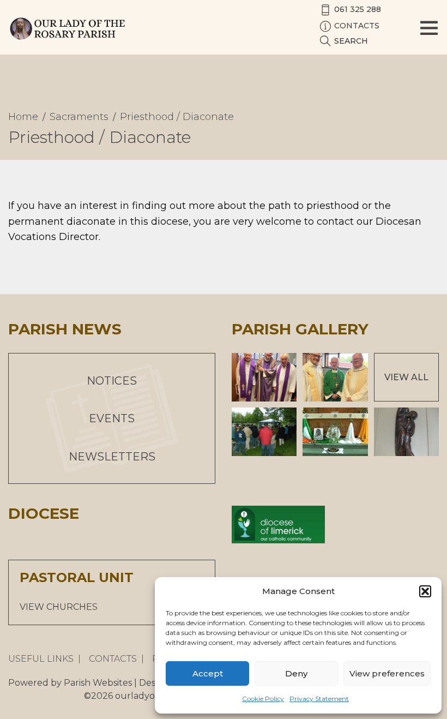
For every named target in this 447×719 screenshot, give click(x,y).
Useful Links (41, 659)
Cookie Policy (263, 698)
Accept (207, 673)
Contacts (113, 659)
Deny (296, 673)
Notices (112, 380)
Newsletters (112, 456)
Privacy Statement (319, 698)
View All (406, 377)
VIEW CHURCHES (59, 607)
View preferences (387, 673)
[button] (425, 591)
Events (112, 418)
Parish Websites (98, 683)
